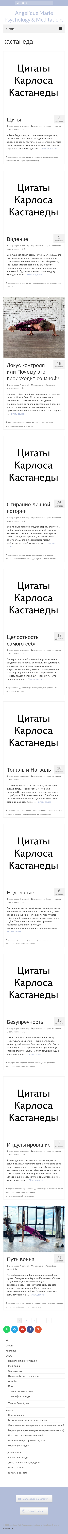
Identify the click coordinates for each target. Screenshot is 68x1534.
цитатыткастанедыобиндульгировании (21, 1196)
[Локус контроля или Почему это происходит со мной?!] (34, 327)
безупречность (13, 1063)
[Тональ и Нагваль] (34, 732)
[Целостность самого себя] (34, 599)
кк (32, 157)
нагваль (59, 810)
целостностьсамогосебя (15, 691)
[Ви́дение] (34, 201)
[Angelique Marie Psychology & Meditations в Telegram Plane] (14, 1329)
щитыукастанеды (33, 161)
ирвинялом (12, 422)
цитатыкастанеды (13, 161)
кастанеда (26, 157)
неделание (46, 940)
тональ (18, 814)
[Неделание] (34, 854)
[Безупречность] (34, 984)
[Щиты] (34, 81)
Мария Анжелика (21, 126)
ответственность (12, 426)
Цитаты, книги (12, 130)
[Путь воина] (34, 1228)
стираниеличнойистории (16, 559)
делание (11, 940)
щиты (23, 161)
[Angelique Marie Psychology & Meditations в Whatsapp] (6, 1329)
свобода (59, 1303)
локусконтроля (47, 422)
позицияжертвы (26, 426)
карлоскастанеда (14, 157)
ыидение (9, 287)
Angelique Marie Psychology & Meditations (34, 16)
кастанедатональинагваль (42, 810)
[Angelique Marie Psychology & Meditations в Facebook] (30, 1329)
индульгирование (15, 1189)
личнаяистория (38, 555)
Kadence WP (8, 1528)
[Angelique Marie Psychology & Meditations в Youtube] (22, 1329)
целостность (52, 688)
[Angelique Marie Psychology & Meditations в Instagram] (38, 1329)
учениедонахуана (50, 157)
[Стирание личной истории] (34, 466)
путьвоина (38, 157)
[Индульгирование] (34, 1106)
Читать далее (49, 148)
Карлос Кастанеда (53, 126)
